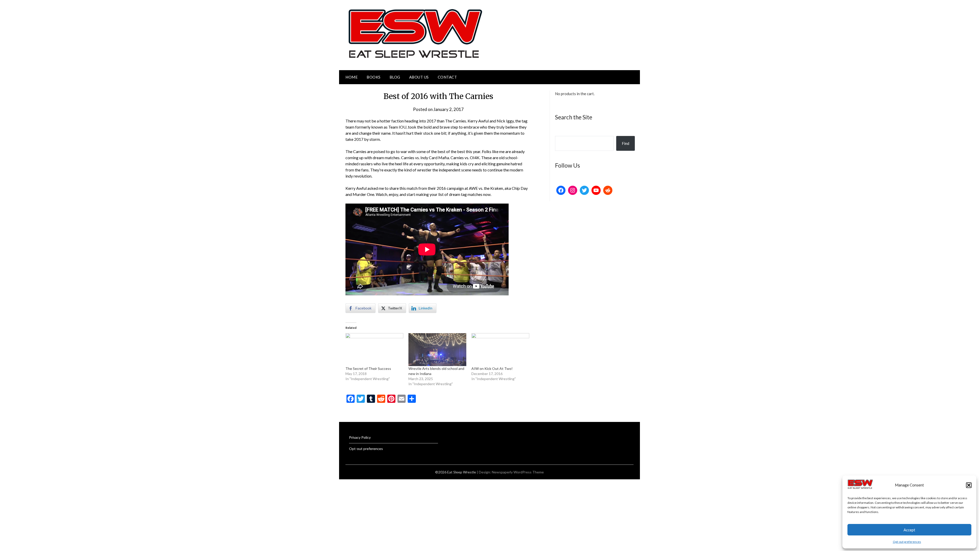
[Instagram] (572, 190)
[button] (968, 485)
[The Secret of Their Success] (374, 349)
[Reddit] (607, 190)
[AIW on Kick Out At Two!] (500, 349)
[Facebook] (560, 190)
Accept (909, 530)
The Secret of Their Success (368, 368)
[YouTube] (596, 190)
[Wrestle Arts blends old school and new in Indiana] (437, 349)
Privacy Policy (360, 437)
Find (625, 143)
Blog (395, 77)
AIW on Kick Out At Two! (492, 368)
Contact (447, 77)
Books (374, 77)
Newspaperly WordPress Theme (518, 472)
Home (351, 77)
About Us (419, 77)
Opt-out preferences (907, 542)
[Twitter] (584, 190)
